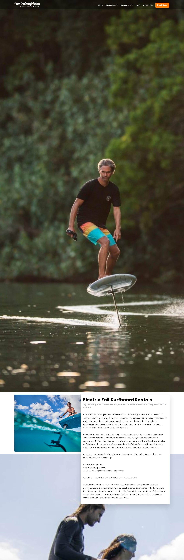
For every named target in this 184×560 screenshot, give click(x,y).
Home (100, 5)
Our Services (111, 5)
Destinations (126, 5)
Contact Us (148, 5)
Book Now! (162, 5)
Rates (138, 5)
